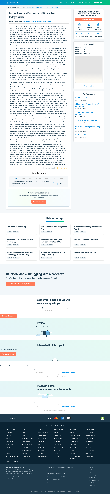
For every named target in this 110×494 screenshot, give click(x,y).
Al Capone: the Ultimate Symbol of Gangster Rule (87, 105)
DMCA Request (93, 488)
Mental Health (9, 444)
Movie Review (89, 441)
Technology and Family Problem (86, 120)
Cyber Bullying (21, 7)
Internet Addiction (48, 21)
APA (16, 178)
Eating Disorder (90, 447)
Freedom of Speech (75, 435)
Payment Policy (93, 477)
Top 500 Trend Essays (12, 461)
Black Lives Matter (43, 432)
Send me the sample (8, 316)
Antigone (88, 444)
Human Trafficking (91, 435)
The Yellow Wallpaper (75, 438)
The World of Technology (16, 227)
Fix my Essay (57, 456)
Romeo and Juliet (58, 429)
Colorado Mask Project (12, 456)
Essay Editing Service (43, 456)
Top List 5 (72, 453)
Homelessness (58, 438)
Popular (72, 450)
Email (43, 307)
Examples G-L (9, 441)
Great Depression (58, 447)
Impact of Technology (37, 21)
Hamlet (72, 432)
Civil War (8, 435)
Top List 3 (40, 453)
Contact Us (91, 467)
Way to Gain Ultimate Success (85, 252)
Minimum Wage (42, 438)
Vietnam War (25, 432)
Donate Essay (92, 485)
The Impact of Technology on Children (88, 135)
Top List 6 (88, 453)
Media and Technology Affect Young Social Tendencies (87, 128)
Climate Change (74, 441)
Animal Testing (42, 435)
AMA (61, 178)
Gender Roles (57, 435)
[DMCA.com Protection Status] (102, 418)
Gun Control (41, 447)
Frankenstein (89, 432)
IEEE (54, 178)
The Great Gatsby (90, 429)
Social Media (57, 441)
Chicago (38, 178)
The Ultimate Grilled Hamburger (86, 98)
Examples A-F (89, 438)
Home (7, 7)
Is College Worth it (27, 450)
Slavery (8, 438)
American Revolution (27, 438)
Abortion (40, 444)
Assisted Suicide (74, 447)
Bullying (56, 432)
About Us (91, 470)
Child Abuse (9, 432)
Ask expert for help (8, 354)
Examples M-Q (26, 441)
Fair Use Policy (92, 482)
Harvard (31, 178)
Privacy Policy (92, 475)
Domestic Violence (27, 447)
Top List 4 (56, 453)
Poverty (24, 435)
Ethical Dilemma (58, 444)
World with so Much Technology (86, 240)
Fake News (73, 444)
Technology (13, 7)
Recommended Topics (91, 450)
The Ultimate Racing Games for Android (86, 113)
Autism (8, 450)
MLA (23, 178)
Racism (24, 429)
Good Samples (90, 456)
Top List (8, 453)
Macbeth (40, 429)
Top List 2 (24, 453)
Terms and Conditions (94, 480)
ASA (46, 178)
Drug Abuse (57, 450)
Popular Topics (26, 456)
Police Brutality (74, 429)
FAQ (90, 472)
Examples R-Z (41, 441)
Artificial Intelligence (27, 444)
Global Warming (10, 429)
